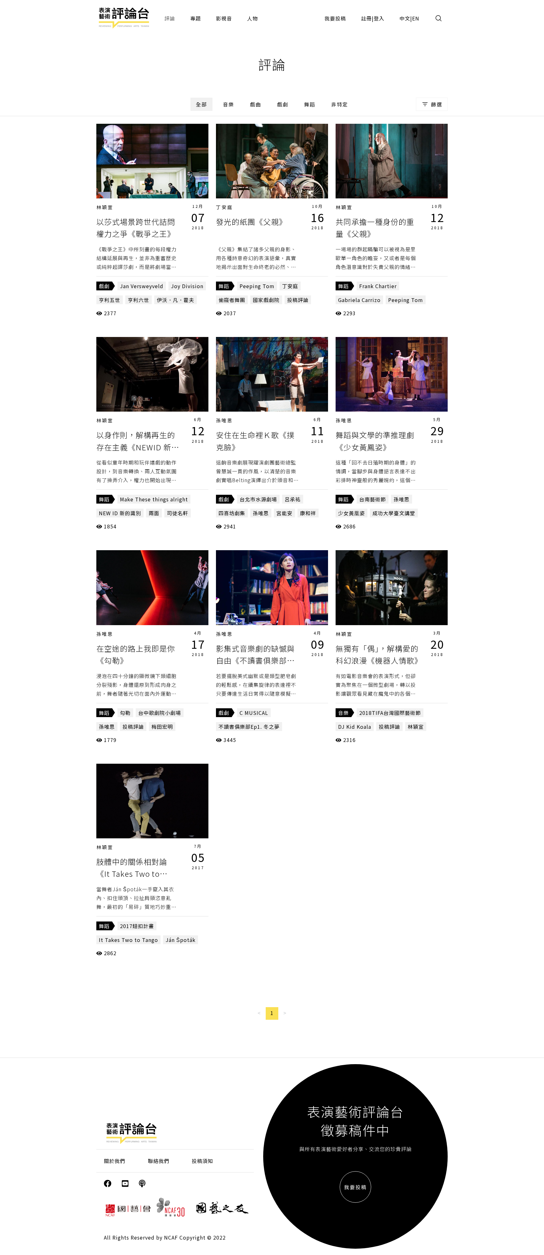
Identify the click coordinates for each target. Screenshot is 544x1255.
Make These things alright (154, 499)
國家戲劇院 (266, 300)
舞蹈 (309, 104)
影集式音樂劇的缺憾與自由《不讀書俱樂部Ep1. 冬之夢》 (255, 660)
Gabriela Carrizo (359, 300)
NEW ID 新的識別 (120, 513)
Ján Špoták (181, 940)
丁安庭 (224, 207)
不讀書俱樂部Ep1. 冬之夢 (249, 726)
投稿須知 (202, 1161)
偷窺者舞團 (231, 300)
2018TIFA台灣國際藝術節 (390, 712)
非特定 (339, 104)
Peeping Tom (257, 286)
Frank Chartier (378, 286)
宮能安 (284, 513)
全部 (201, 104)
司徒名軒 (177, 513)
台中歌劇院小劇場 (159, 712)
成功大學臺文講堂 (393, 513)
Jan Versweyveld (141, 286)
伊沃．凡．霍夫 (175, 300)
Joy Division (187, 286)
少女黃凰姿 (351, 513)
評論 (169, 18)
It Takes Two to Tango (128, 940)
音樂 (228, 104)
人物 (252, 18)
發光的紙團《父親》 (251, 221)
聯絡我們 (158, 1161)
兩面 (154, 513)
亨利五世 (109, 300)
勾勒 (125, 712)
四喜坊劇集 (231, 513)
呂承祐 (293, 499)
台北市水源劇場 (258, 499)
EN (415, 18)
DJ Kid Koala (354, 726)
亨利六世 (138, 300)
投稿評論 (298, 300)
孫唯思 (224, 420)
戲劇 (282, 104)
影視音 (224, 18)
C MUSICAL (254, 712)
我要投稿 (335, 18)
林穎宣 (104, 207)
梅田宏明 (162, 726)
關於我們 (114, 1161)
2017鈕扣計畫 (137, 926)
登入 (379, 18)
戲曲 (255, 104)
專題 (195, 18)
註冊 (366, 18)
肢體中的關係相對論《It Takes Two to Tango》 (131, 873)
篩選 (436, 104)
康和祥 (308, 513)
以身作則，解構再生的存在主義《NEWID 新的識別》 (137, 447)
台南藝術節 (372, 499)
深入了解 (152, 161)
